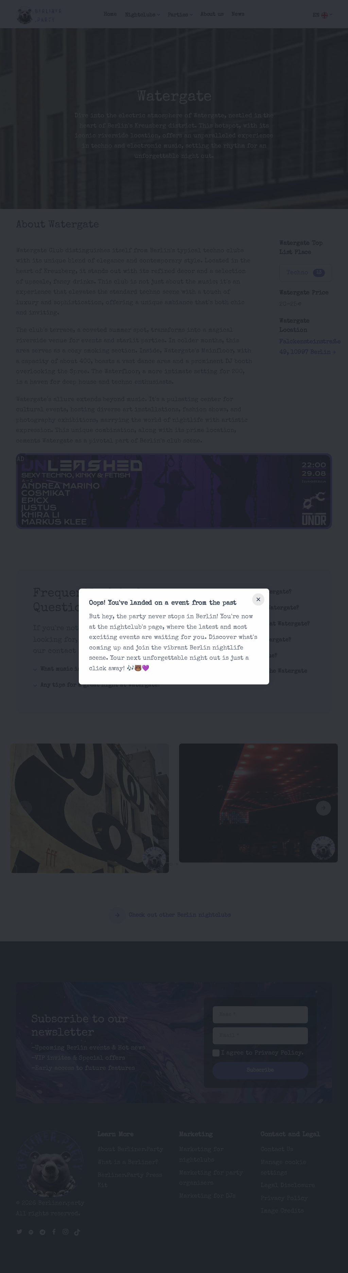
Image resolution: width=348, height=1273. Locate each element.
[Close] (258, 599)
